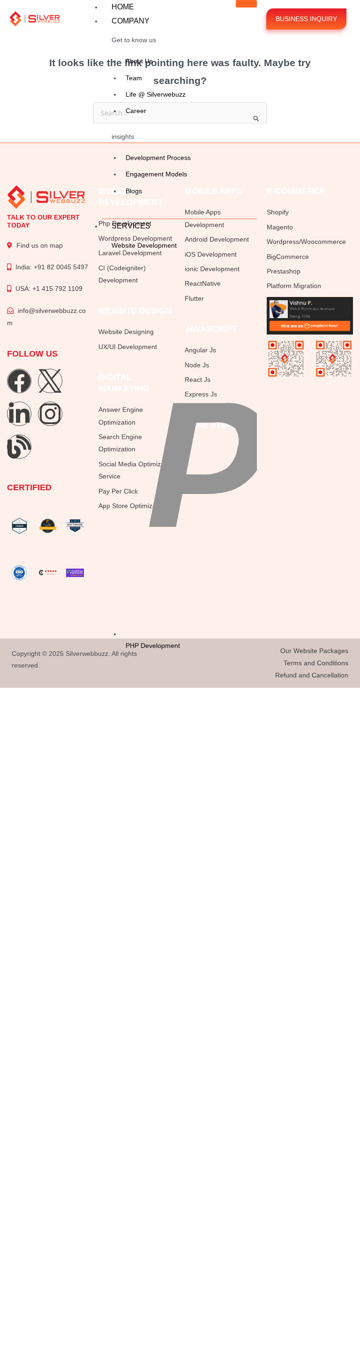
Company (131, 21)
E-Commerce (296, 191)
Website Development (144, 245)
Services (131, 226)
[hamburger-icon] (246, 4)
